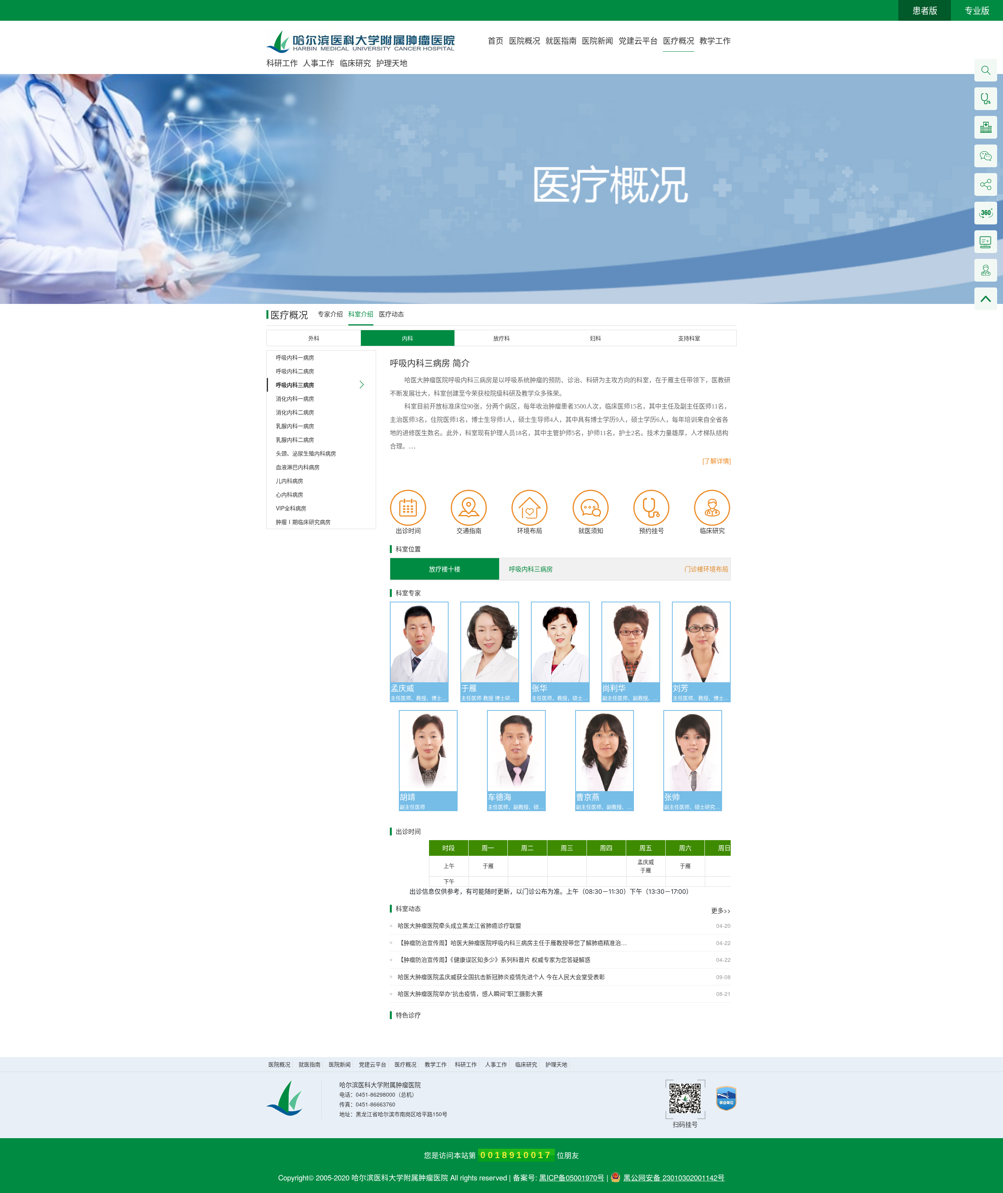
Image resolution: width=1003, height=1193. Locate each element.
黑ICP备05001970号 (572, 1177)
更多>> (721, 910)
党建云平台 (638, 40)
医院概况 (524, 40)
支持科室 (689, 338)
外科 (313, 338)
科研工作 (282, 63)
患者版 (924, 10)
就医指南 (561, 40)
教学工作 (715, 40)
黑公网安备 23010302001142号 (674, 1177)
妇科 (595, 338)
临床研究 (355, 63)
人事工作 (318, 63)
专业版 (977, 10)
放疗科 (501, 338)
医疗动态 (391, 313)
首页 (495, 40)
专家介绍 (330, 313)
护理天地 (391, 63)
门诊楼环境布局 (706, 568)
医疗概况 (678, 40)
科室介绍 (360, 313)
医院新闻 (597, 40)
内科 (407, 338)
